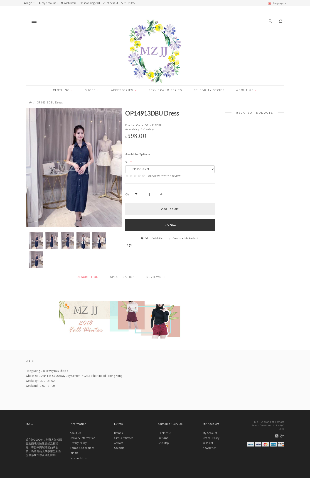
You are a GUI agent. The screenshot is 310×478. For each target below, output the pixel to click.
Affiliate (118, 442)
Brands (118, 433)
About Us (75, 433)
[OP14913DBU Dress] (74, 167)
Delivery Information (82, 438)
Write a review (171, 176)
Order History (211, 438)
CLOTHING (62, 90)
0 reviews (154, 176)
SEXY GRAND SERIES (165, 90)
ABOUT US (245, 90)
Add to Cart (170, 209)
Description (88, 277)
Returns (163, 438)
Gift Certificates (123, 438)
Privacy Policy (78, 442)
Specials (119, 447)
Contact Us (164, 433)
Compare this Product (185, 238)
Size (127, 162)
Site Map (163, 442)
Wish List (208, 442)
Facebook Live (78, 458)
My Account (210, 433)
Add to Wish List (153, 238)
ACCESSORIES (122, 90)
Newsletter (209, 447)
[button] (30, 3)
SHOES (91, 90)
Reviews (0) (156, 277)
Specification (122, 277)
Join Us (74, 452)
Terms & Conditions (82, 447)
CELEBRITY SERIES (209, 90)
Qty (127, 194)
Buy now (170, 225)
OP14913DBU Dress (50, 102)
